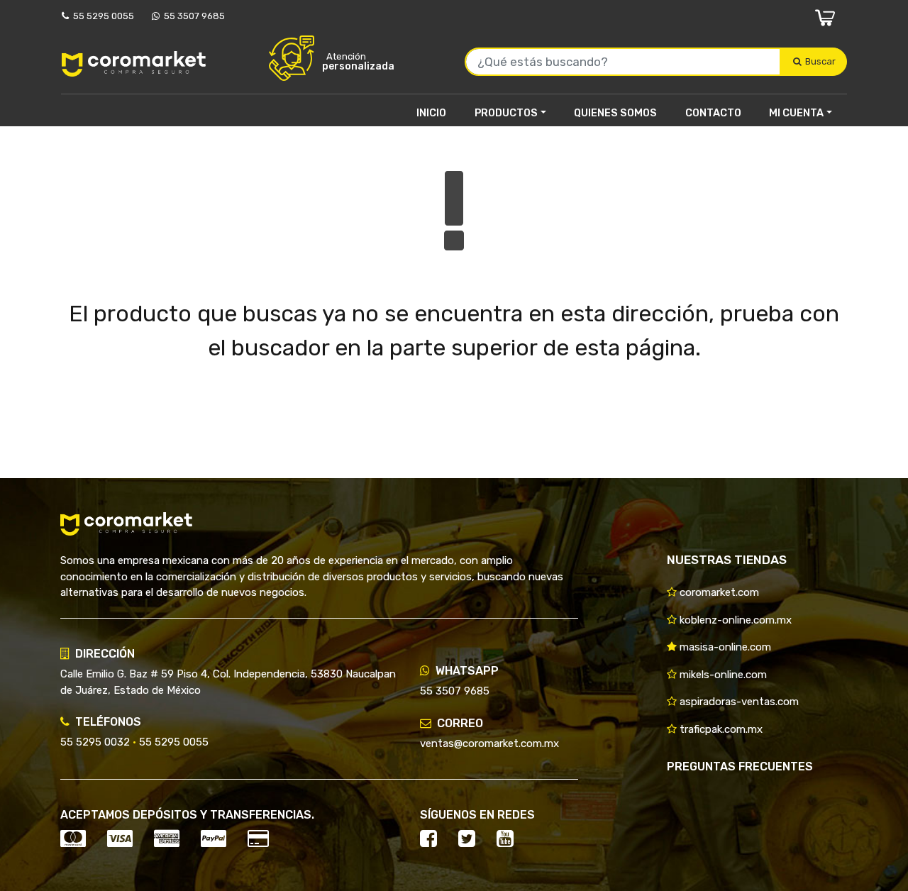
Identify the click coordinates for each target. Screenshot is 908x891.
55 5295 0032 (95, 742)
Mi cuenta (796, 112)
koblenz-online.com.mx (734, 620)
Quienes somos (615, 112)
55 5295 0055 (101, 16)
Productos (506, 112)
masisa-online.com (724, 647)
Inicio (431, 112)
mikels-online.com (722, 674)
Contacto (713, 112)
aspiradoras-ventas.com (738, 701)
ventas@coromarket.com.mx (489, 743)
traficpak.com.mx (720, 729)
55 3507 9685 (192, 16)
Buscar (821, 61)
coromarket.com (718, 592)
